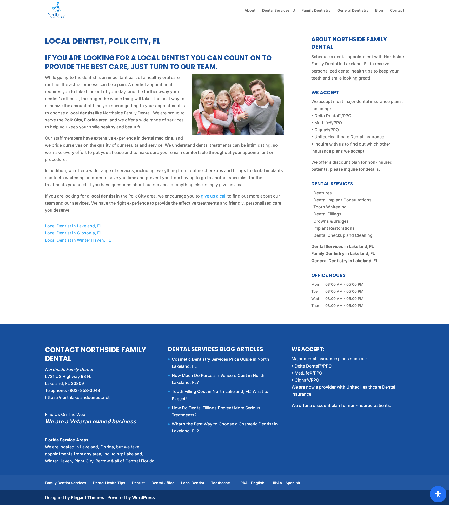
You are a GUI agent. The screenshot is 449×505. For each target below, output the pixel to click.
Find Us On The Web (65, 414)
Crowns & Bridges (331, 221)
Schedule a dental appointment (342, 56)
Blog (379, 10)
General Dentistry (352, 10)
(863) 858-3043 (84, 390)
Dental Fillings (327, 214)
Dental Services (276, 10)
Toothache (220, 483)
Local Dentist (192, 483)
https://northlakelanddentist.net (77, 397)
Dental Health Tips (109, 483)
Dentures (322, 192)
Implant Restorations (334, 228)
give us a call (213, 196)
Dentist (138, 483)
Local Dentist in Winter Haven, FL (78, 240)
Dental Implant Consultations (342, 199)
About (250, 10)
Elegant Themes (87, 497)
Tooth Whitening (330, 206)
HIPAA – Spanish (285, 483)
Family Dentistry (316, 10)
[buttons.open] (438, 494)
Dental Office (162, 483)
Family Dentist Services (65, 483)
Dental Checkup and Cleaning (343, 235)
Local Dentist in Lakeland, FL (73, 225)
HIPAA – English (251, 483)
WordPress (143, 497)
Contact (397, 10)
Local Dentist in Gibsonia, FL (73, 232)
